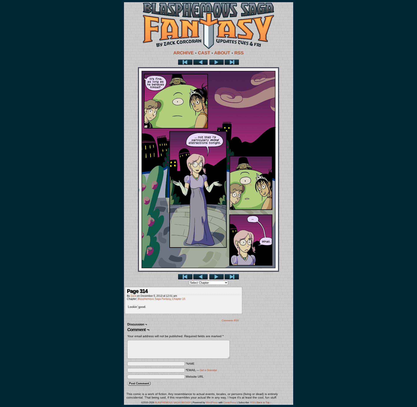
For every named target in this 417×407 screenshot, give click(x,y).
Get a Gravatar (208, 370)
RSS (239, 52)
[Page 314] (208, 270)
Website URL (195, 376)
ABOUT (222, 52)
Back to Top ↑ (264, 402)
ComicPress (229, 402)
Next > (216, 62)
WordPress (212, 402)
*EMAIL (201, 370)
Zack (133, 295)
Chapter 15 (178, 298)
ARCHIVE (183, 52)
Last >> (232, 62)
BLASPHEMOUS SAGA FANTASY (173, 402)
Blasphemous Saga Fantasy (154, 298)
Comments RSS (230, 320)
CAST (204, 52)
